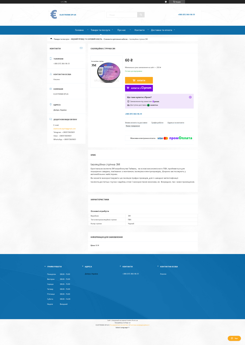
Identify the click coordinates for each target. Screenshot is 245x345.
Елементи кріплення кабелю (116, 39)
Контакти (139, 30)
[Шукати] (141, 14)
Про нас (121, 30)
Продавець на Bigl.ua (122, 322)
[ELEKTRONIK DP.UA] (53, 18)
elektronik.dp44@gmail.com (64, 129)
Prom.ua (135, 320)
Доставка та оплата (161, 30)
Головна (79, 30)
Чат (236, 338)
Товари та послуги (100, 30)
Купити (141, 80)
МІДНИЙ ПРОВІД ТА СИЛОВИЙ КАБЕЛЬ (86, 39)
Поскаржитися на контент (119, 325)
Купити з (136, 88)
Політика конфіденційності (139, 325)
